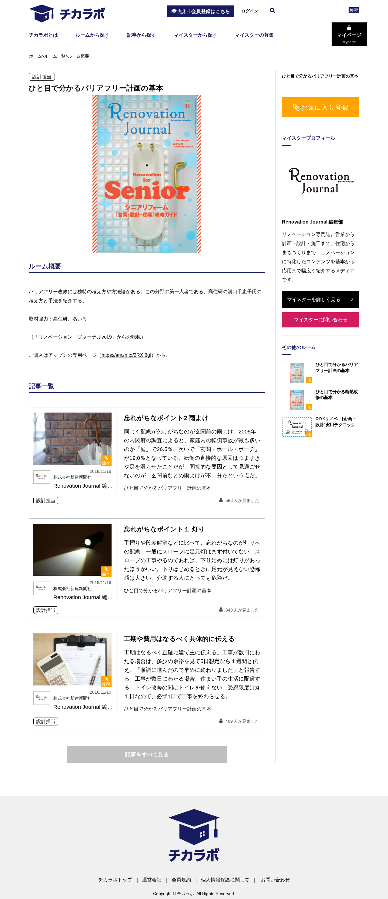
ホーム (35, 56)
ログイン (249, 10)
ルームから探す (92, 35)
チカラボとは (43, 35)
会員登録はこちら (204, 11)
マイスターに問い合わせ (320, 319)
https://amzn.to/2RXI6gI (126, 355)
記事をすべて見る (147, 754)
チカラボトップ (115, 879)
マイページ (349, 38)
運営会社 (152, 879)
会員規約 (181, 879)
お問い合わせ (275, 879)
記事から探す (141, 35)
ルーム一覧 (54, 56)
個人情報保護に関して (225, 879)
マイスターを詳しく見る (313, 299)
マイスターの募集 (254, 35)
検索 (354, 10)
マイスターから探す (195, 35)
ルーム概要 (78, 56)
